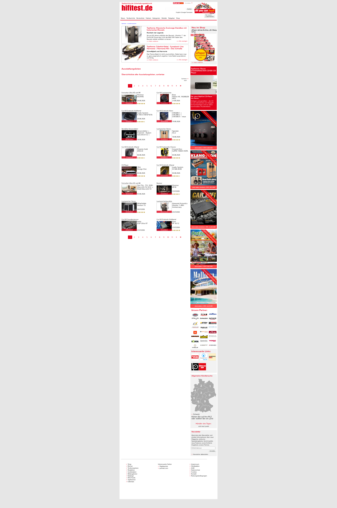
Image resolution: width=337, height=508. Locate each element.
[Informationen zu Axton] (212, 315)
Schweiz (196, 414)
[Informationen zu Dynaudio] (204, 319)
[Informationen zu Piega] (212, 337)
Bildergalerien (132, 474)
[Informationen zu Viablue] (195, 346)
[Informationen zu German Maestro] (212, 324)
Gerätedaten (132, 472)
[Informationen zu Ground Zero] (195, 328)
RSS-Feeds (131, 478)
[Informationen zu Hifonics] (212, 328)
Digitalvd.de (164, 466)
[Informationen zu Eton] (204, 324)
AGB (192, 468)
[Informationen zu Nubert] (204, 337)
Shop (178, 18)
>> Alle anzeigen (182, 41)
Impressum (195, 464)
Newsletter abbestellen (200, 454)
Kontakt (193, 474)
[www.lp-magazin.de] (195, 372)
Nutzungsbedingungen (199, 476)
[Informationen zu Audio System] (204, 315)
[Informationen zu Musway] (195, 337)
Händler (164, 18)
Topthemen (132, 480)
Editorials (131, 482)
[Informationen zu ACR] (195, 315)
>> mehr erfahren (197, 62)
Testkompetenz (133, 468)
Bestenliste (140, 18)
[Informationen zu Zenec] (212, 346)
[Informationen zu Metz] (212, 332)
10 (168, 86)
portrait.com (164, 468)
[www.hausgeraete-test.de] (203, 362)
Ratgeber (171, 18)
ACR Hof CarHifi (203, 426)
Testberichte (130, 18)
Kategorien (156, 18)
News (123, 18)
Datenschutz (195, 470)
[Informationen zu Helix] (204, 328)
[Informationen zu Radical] (195, 341)
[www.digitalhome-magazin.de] (195, 362)
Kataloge (131, 476)
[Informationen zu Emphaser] (212, 319)
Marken (148, 18)
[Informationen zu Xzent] (204, 346)
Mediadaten (195, 466)
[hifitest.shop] (202, 372)
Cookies (194, 472)
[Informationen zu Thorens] (212, 341)
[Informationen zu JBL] (195, 332)
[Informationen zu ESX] (195, 324)
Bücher (130, 466)
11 (172, 86)
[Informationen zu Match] (204, 332)
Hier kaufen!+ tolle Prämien (209, 15)
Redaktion (131, 470)
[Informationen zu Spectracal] (204, 341)
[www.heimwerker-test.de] (212, 362)
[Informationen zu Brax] (195, 319)
